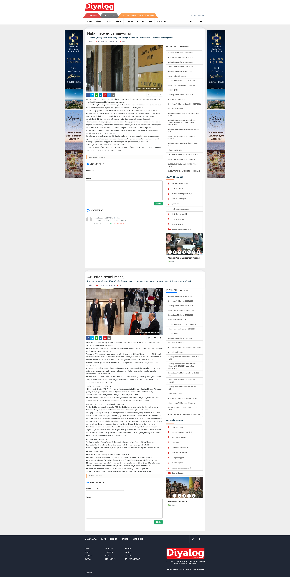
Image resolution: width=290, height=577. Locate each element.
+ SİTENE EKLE (137, 539)
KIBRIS (89, 21)
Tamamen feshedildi (177, 501)
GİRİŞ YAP (201, 15)
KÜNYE (103, 539)
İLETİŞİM (124, 539)
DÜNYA (118, 21)
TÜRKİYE (109, 21)
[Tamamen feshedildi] (184, 489)
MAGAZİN (140, 21)
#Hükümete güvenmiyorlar (97, 157)
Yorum (88, 179)
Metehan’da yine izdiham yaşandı (184, 258)
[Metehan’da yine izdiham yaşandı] (184, 245)
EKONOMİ (129, 21)
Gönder (158, 203)
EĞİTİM (128, 548)
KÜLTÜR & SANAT (132, 559)
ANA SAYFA (92, 15)
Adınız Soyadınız (92, 170)
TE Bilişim (88, 573)
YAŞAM (128, 555)
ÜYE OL (193, 15)
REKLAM (113, 539)
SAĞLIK (128, 552)
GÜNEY (98, 21)
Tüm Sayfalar (184, 47)
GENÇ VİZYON (162, 21)
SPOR (150, 21)
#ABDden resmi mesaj (95, 476)
